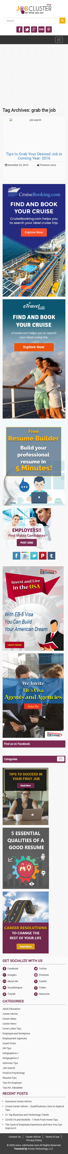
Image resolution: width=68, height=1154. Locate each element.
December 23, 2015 (17, 165)
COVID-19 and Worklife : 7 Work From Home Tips (31, 1119)
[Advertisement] (34, 83)
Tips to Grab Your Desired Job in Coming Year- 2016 (34, 156)
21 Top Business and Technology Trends (27, 1114)
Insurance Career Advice (18, 1101)
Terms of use (52, 1136)
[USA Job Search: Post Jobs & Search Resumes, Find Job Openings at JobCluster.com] (34, 9)
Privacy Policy (34, 1140)
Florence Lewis (47, 165)
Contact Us (15, 1136)
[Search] (62, 21)
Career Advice (33, 1136)
